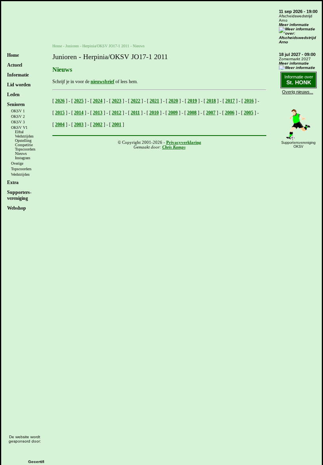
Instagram (22, 158)
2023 (116, 101)
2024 (97, 101)
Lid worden (19, 84)
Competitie (24, 145)
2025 (79, 101)
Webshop (16, 208)
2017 (230, 101)
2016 (249, 101)
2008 (192, 112)
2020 (173, 101)
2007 (210, 112)
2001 (116, 124)
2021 (154, 101)
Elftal (19, 132)
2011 (135, 112)
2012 (116, 112)
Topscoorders (25, 149)
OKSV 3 (18, 122)
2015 (60, 112)
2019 (192, 101)
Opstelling (23, 140)
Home (13, 55)
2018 (211, 101)
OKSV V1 (19, 127)
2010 (154, 112)
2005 (248, 112)
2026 (60, 101)
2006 (229, 112)
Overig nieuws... (297, 91)
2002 (97, 124)
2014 (79, 112)
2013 (97, 112)
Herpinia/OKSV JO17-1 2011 (105, 46)
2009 (173, 112)
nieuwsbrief (102, 81)
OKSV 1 (18, 111)
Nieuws (21, 153)
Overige (17, 163)
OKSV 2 (18, 116)
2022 (135, 101)
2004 (60, 124)
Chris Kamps (174, 147)
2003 (79, 124)
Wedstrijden (24, 136)
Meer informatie (294, 24)
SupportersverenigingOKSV (298, 145)
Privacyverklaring (183, 142)
